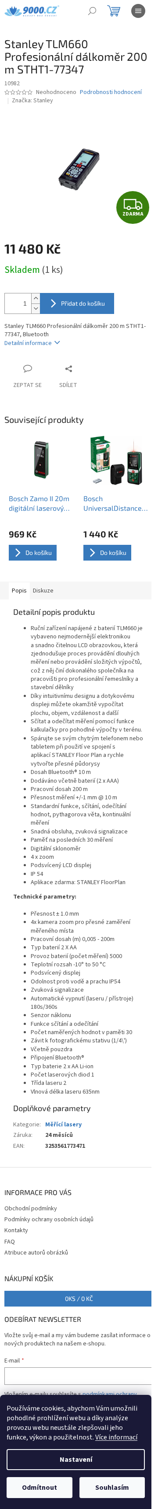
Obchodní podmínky (30, 1208)
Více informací (116, 1437)
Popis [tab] (19, 590)
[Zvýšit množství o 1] (35, 298)
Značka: (32, 100)
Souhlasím (112, 1487)
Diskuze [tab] (43, 590)
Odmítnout (39, 1487)
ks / (79, 1298)
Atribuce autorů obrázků (36, 1252)
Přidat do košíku (83, 303)
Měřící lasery (63, 1124)
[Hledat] (92, 11)
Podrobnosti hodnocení (111, 92)
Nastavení (76, 1459)
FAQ (9, 1241)
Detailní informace (28, 343)
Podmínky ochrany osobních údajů (48, 1219)
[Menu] (138, 11)
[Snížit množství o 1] (35, 308)
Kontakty (16, 1230)
